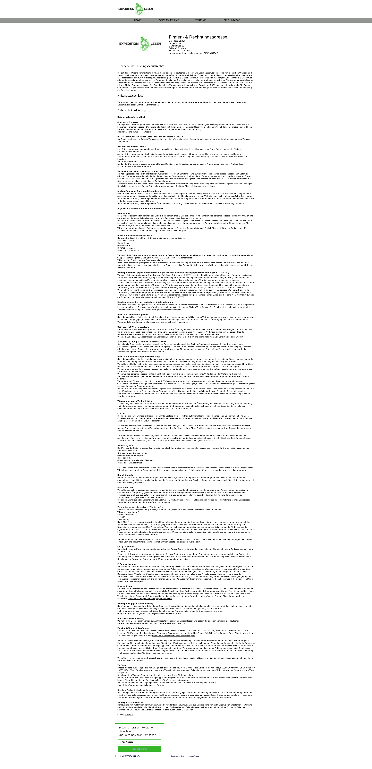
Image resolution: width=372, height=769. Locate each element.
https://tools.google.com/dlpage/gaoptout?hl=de (150, 598)
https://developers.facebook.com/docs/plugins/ (173, 635)
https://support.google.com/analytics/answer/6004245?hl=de (153, 613)
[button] (232, 20)
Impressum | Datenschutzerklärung (185, 756)
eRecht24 (129, 715)
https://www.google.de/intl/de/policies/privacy (143, 685)
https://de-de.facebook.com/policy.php (153, 653)
